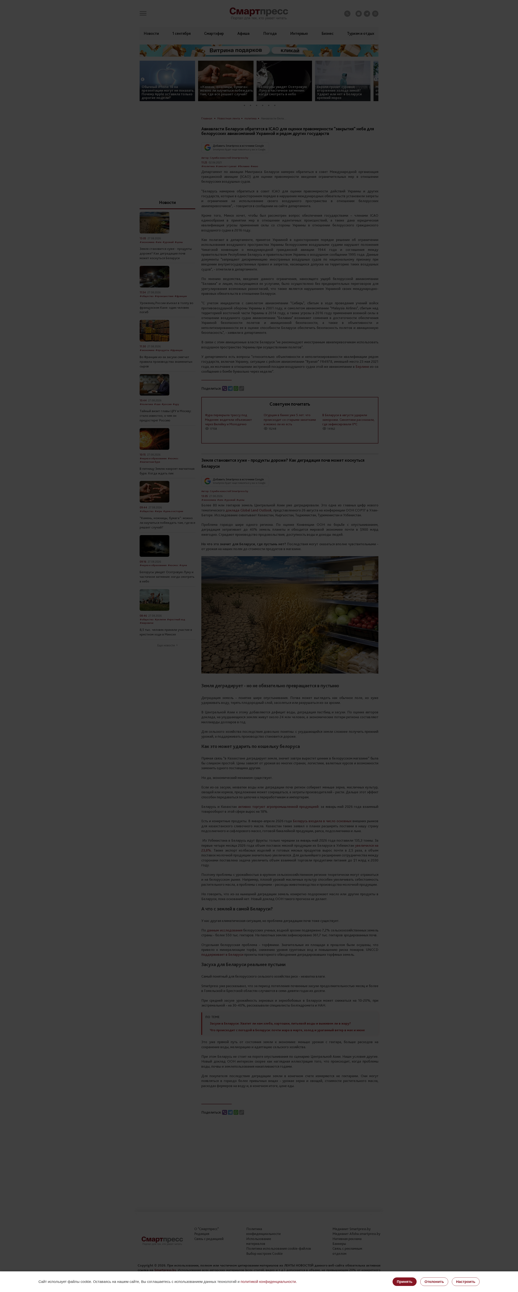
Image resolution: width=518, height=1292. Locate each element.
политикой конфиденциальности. (269, 1282)
